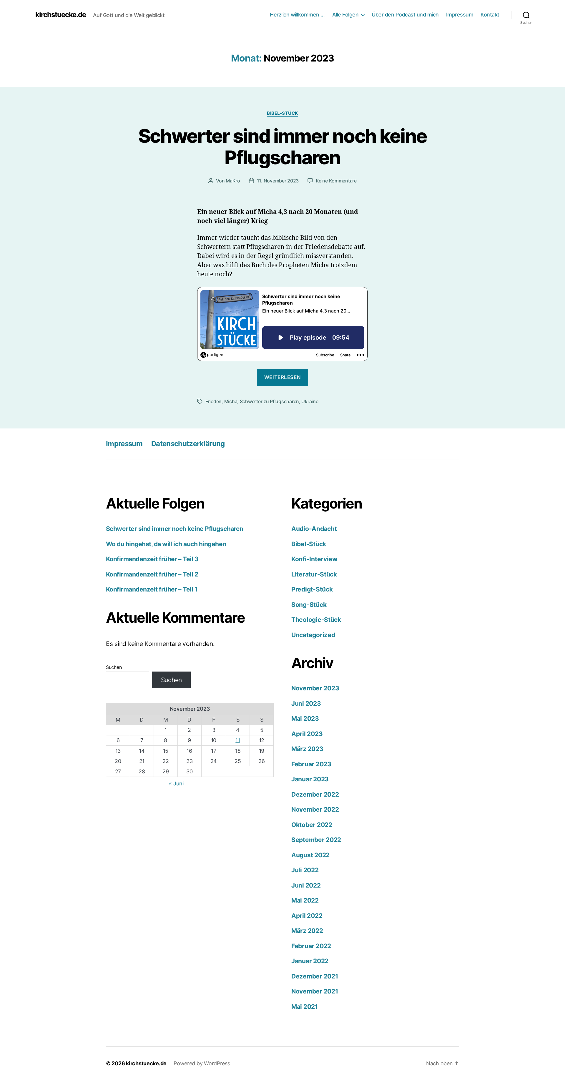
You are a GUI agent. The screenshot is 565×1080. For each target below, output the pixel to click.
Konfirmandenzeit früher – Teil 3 (152, 559)
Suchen (114, 667)
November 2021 (314, 991)
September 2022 (316, 839)
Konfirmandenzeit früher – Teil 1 (151, 589)
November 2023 (315, 688)
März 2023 (307, 748)
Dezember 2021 (314, 976)
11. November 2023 (278, 181)
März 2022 (307, 930)
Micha (230, 401)
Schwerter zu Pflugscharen (269, 401)
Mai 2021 (304, 1006)
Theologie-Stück (316, 619)
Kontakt (490, 14)
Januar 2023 (310, 779)
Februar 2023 (311, 764)
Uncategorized (313, 635)
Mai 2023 (305, 718)
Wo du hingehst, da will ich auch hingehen (166, 544)
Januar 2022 (309, 961)
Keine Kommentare (336, 181)
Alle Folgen (345, 14)
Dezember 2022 (315, 794)
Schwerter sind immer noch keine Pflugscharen (282, 146)
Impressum (459, 14)
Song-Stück (308, 604)
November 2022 (315, 809)
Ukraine (309, 401)
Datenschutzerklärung (188, 443)
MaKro (233, 181)
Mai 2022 (305, 900)
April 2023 (307, 733)
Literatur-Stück (314, 574)
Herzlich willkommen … (297, 14)
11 (237, 740)
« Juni (176, 783)
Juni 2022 (306, 885)
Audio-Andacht (314, 528)
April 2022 (306, 915)
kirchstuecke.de (60, 14)
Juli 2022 (305, 870)
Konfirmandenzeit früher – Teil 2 (152, 574)
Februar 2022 (311, 946)
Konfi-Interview (314, 559)
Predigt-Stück (312, 589)
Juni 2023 (306, 703)
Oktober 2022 (311, 824)
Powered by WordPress (202, 1063)
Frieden (213, 401)
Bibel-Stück (282, 113)
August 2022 (310, 855)
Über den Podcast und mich (405, 14)
